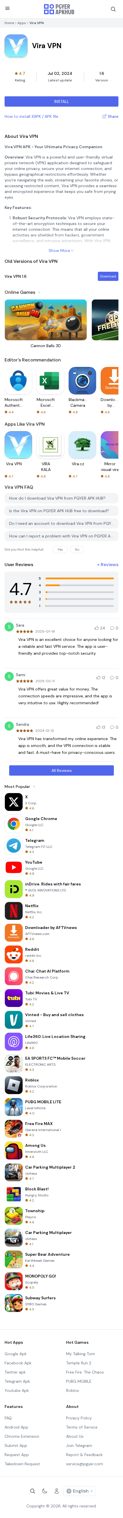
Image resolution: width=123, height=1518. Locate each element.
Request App (17, 1454)
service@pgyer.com (84, 1463)
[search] (113, 9)
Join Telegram (79, 1445)
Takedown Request (22, 1463)
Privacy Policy (79, 1418)
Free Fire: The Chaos (85, 1372)
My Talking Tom (80, 1353)
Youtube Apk (17, 1390)
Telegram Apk (17, 1381)
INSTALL (61, 101)
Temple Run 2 (78, 1363)
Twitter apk (15, 1372)
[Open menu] (7, 8)
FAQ (8, 1418)
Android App (16, 1427)
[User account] (56, 1491)
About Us (75, 1436)
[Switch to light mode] (44, 1491)
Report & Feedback (84, 1454)
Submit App (16, 1445)
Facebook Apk (18, 1363)
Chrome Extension (22, 1436)
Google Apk (16, 1353)
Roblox (72, 1390)
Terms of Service (82, 1427)
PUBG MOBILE (79, 1381)
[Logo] (59, 9)
